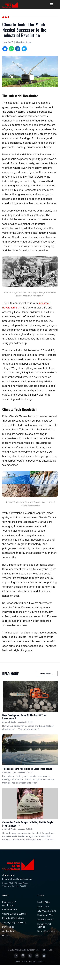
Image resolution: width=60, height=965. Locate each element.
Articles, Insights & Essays (14, 922)
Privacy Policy (21, 962)
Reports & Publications (13, 918)
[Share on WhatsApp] (11, 48)
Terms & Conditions (36, 962)
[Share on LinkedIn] (17, 48)
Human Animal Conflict (44, 925)
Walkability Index (45, 919)
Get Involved (8, 931)
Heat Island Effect (45, 915)
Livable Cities (43, 902)
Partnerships (8, 927)
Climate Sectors (9, 909)
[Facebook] (37, 955)
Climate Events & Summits (14, 914)
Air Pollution (43, 906)
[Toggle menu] (51, 4)
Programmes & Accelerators (9, 903)
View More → (47, 673)
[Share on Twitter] (24, 48)
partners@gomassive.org (20, 879)
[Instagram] (23, 955)
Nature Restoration (46, 931)
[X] (30, 955)
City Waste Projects (46, 911)
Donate (5, 935)
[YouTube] (44, 955)
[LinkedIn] (16, 955)
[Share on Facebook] (5, 48)
